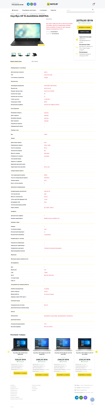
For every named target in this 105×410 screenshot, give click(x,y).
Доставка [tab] (35, 61)
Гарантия (53, 10)
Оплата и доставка (36, 385)
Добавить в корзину (84, 27)
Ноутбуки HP (25, 13)
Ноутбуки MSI (13, 395)
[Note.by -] (52, 4)
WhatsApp (31, 4)
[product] (20, 344)
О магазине (34, 388)
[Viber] (34, 4)
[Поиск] (93, 9)
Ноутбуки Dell (13, 393)
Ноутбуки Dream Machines (16, 399)
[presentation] (11, 34)
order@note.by (83, 390)
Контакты (34, 390)
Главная (12, 13)
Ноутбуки (18, 13)
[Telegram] (28, 4)
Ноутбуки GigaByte (14, 397)
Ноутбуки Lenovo (14, 388)
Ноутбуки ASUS (13, 392)
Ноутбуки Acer (13, 390)
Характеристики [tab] (16, 61)
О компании (43, 10)
